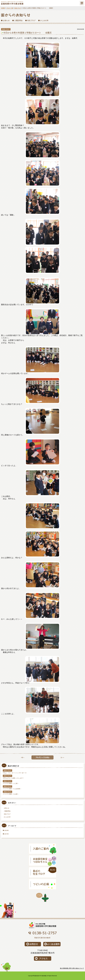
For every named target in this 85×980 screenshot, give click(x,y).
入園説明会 (7, 811)
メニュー (82, 3)
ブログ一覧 (9, 8)
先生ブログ (17, 8)
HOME (3, 8)
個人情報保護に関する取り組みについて (72, 968)
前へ (23, 757)
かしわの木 (7, 817)
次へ (62, 757)
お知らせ (6, 808)
